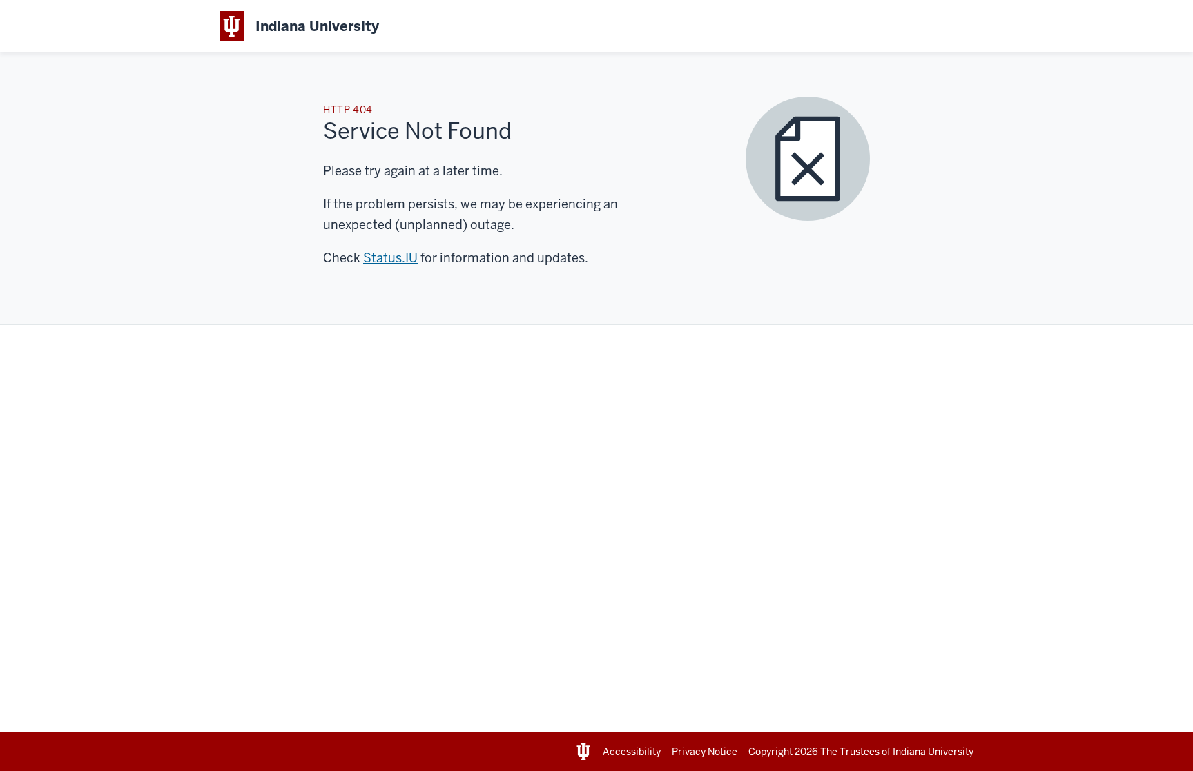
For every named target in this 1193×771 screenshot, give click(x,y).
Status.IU (390, 258)
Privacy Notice (704, 751)
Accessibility (632, 751)
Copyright (783, 751)
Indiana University (933, 751)
